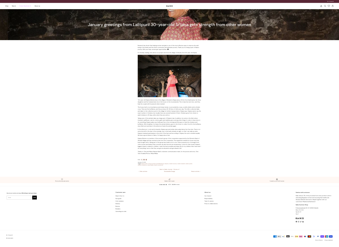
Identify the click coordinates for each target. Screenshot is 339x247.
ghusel (153, 163)
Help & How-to (119, 196)
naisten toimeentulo (142, 165)
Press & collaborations (211, 203)
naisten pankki (188, 163)
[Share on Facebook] (144, 159)
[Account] (320, 6)
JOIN (34, 197)
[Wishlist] (329, 6)
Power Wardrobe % (25, 6)
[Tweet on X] (141, 159)
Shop (6, 6)
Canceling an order (120, 211)
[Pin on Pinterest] (146, 159)
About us (37, 6)
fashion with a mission (146, 163)
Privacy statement (329, 240)
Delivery (117, 203)
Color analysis (119, 201)
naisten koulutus (173, 163)
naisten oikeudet (181, 163)
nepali (155, 165)
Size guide (118, 198)
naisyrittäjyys (150, 165)
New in (14, 6)
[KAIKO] (169, 6)
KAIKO (11, 238)
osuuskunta (160, 165)
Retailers (117, 209)
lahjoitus (167, 163)
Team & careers (209, 201)
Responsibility (208, 198)
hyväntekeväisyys (160, 163)
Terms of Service (318, 240)
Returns (117, 206)
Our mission (207, 196)
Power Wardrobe (161, 1)
